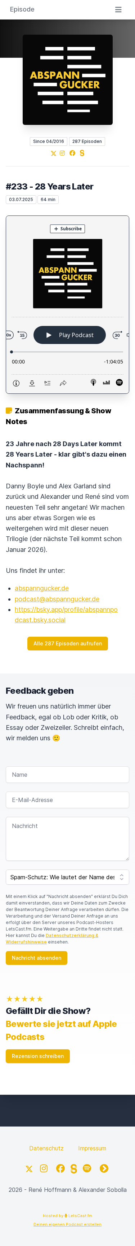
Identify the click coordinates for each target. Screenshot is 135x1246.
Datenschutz (46, 1148)
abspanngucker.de (42, 588)
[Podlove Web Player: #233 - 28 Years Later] (67, 304)
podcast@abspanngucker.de (57, 599)
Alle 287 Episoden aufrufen (67, 643)
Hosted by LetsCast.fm (67, 1215)
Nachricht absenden (36, 958)
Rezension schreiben (38, 1056)
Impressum (92, 1148)
